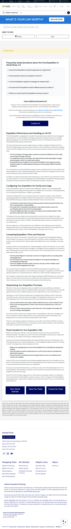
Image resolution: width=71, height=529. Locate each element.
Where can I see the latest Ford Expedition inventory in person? (29, 93)
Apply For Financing (8, 465)
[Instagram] (8, 453)
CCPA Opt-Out (50, 526)
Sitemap (28, 526)
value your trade (43, 110)
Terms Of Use (21, 526)
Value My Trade (40, 465)
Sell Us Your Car (41, 468)
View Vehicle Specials (15, 390)
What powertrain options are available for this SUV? (25, 76)
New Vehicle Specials (8, 473)
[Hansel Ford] (7, 6)
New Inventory (23, 465)
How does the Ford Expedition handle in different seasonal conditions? (31, 87)
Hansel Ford (5, 526)
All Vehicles (24, 462)
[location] (33, 1)
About (55, 462)
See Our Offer (57, 19)
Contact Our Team (55, 389)
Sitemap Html (35, 526)
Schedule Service (41, 471)
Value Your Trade (35, 389)
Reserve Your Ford (7, 468)
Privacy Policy (13, 526)
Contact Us (35, 123)
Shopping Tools (9, 462)
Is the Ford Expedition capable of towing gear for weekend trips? (29, 81)
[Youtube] (12, 453)
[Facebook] (4, 453)
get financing (58, 110)
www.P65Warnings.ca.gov (31, 491)
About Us (55, 465)
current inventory (24, 169)
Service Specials (41, 473)
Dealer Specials (7, 471)
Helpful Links (42, 462)
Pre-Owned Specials (8, 476)
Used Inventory (23, 468)
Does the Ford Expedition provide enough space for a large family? (30, 70)
